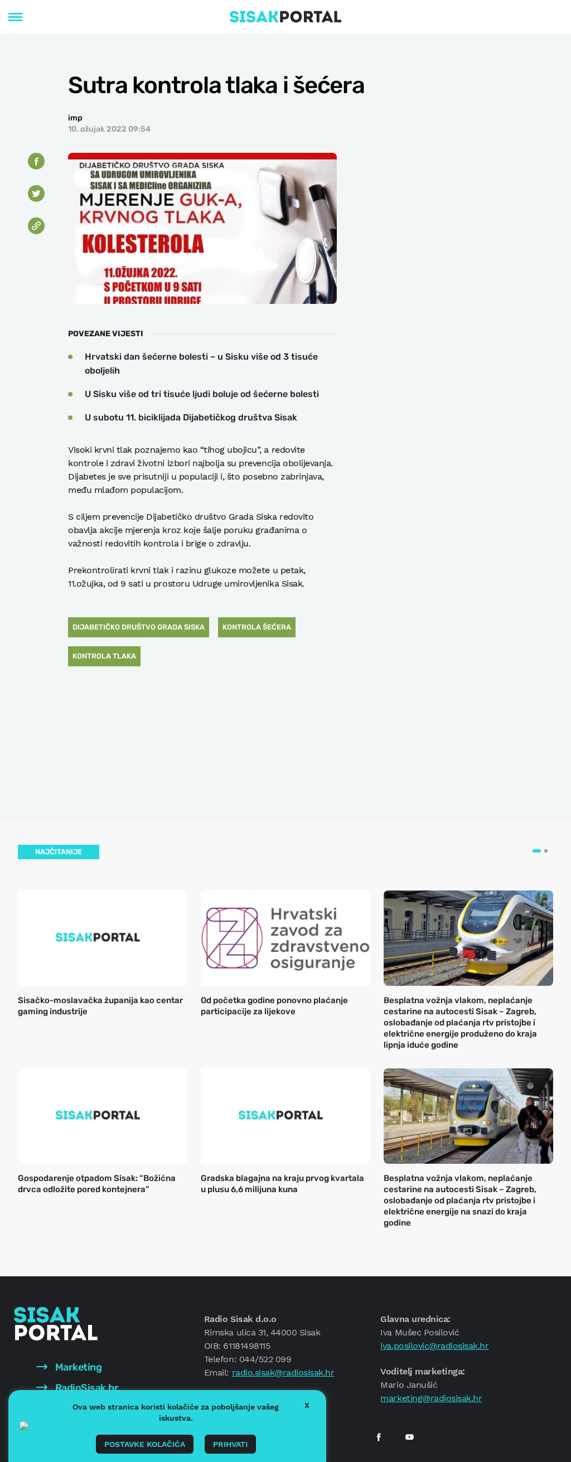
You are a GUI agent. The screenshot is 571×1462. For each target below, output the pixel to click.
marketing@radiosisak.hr (431, 1398)
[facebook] (378, 1437)
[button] (537, 851)
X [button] (306, 1405)
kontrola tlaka (104, 656)
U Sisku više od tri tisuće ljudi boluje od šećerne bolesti (202, 394)
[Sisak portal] (285, 17)
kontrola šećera (256, 627)
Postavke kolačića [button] (144, 1444)
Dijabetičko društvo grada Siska (138, 627)
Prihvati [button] (230, 1444)
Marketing (77, 1367)
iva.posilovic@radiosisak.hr (434, 1345)
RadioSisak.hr (85, 1388)
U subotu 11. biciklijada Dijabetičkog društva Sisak (191, 417)
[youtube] (409, 1437)
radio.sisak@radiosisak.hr (283, 1372)
